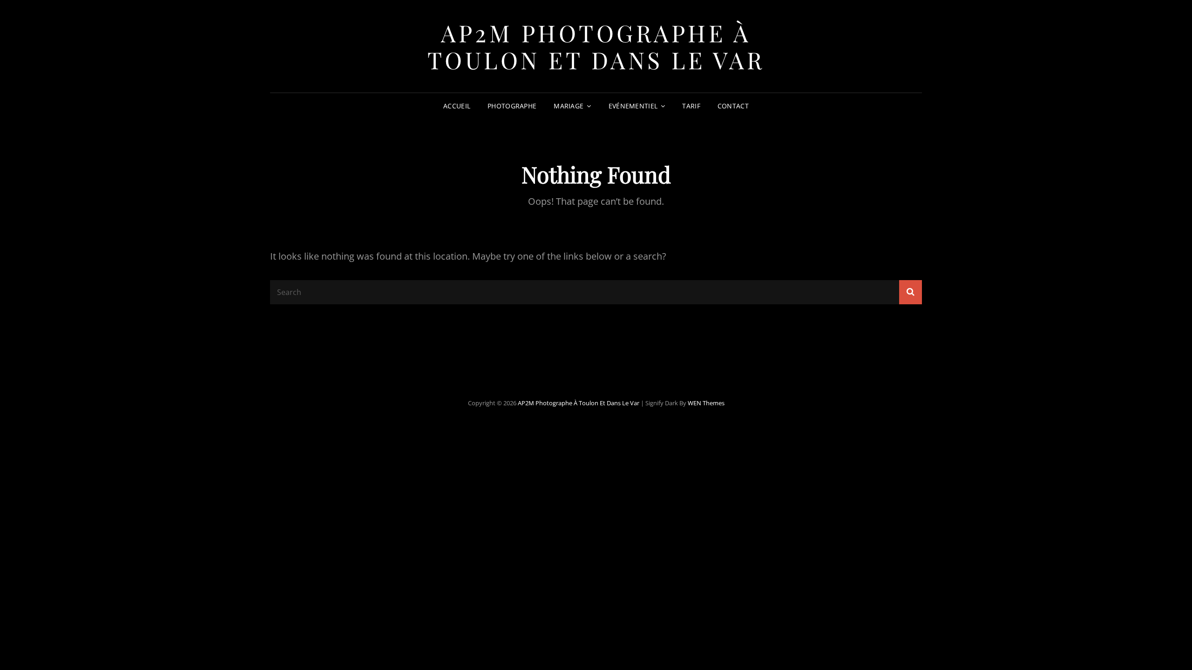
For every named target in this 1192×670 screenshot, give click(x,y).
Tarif (691, 105)
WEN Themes (706, 403)
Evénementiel (633, 105)
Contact (733, 105)
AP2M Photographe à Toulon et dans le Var (596, 46)
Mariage (568, 105)
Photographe (512, 105)
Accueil (456, 105)
